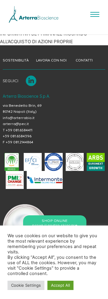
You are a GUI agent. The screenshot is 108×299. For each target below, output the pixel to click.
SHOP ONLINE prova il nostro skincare (54, 223)
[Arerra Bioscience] (33, 14)
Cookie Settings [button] (26, 285)
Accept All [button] (60, 285)
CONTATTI (84, 60)
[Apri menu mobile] (94, 14)
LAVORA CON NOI (51, 60)
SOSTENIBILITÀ (16, 60)
